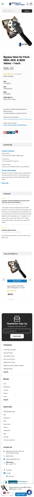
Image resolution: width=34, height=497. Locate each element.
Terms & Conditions (9, 440)
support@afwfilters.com (13, 459)
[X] (10, 132)
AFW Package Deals (9, 411)
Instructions (7, 424)
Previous (3, 279)
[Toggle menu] (5, 4)
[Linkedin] (13, 132)
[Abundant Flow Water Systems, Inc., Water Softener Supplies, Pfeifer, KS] (16, 483)
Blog (4, 433)
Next (30, 279)
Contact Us (6, 418)
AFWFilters (6, 387)
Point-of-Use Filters (9, 359)
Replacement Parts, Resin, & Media (13, 365)
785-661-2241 (9, 456)
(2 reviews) (18, 74)
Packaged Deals (7, 368)
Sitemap (5, 437)
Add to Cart (17, 281)
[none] (17, 31)
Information (6, 430)
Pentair (5, 393)
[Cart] (31, 4)
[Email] (4, 132)
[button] (29, 492)
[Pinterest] (16, 131)
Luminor (5, 390)
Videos (5, 427)
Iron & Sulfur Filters (8, 356)
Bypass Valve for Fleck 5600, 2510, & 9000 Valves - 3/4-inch (16, 286)
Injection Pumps (8, 353)
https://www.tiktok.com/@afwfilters (15, 125)
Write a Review (8, 76)
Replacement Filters (9, 362)
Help (4, 421)
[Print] (7, 132)
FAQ (4, 414)
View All (5, 372)
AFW (4, 384)
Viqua (5, 396)
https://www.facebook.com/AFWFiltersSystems (17, 119)
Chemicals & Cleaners (9, 349)
